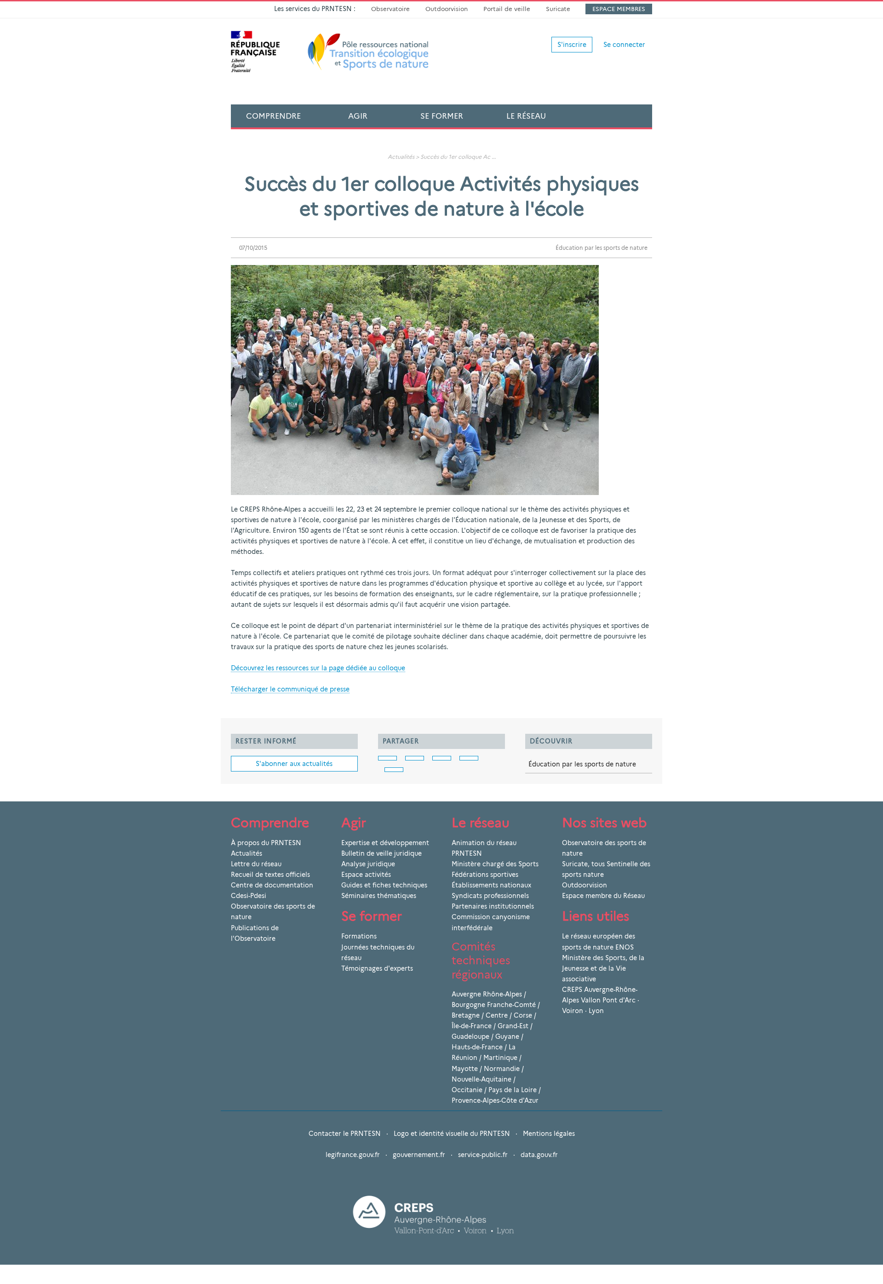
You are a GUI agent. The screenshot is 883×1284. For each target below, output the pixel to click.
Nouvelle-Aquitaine (481, 1079)
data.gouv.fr (539, 1154)
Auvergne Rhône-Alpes (487, 994)
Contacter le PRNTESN (345, 1133)
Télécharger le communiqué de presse (290, 689)
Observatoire (390, 8)
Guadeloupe (470, 1036)
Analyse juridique (368, 864)
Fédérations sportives (485, 874)
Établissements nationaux (491, 885)
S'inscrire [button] (571, 44)
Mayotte (465, 1068)
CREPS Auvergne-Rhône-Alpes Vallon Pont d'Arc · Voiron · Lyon (600, 1000)
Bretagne (466, 1015)
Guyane (507, 1036)
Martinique (500, 1057)
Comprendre (273, 116)
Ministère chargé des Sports (495, 864)
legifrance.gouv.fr (353, 1154)
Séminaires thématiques (378, 895)
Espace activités (366, 874)
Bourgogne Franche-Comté (494, 1004)
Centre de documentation (272, 885)
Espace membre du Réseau (603, 895)
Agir (357, 116)
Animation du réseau (484, 842)
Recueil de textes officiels (270, 874)
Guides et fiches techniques (384, 885)
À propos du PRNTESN (266, 842)
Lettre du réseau (256, 864)
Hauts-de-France (477, 1047)
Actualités (401, 156)
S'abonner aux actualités (294, 764)
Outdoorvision (446, 8)
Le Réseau (526, 116)
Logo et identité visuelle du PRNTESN (452, 1133)
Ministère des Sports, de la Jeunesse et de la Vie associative (603, 968)
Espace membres (618, 8)
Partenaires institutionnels (493, 906)
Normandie (502, 1068)
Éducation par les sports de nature (602, 247)
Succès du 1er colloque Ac (455, 156)
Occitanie (467, 1090)
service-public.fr (483, 1154)
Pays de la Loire (512, 1090)
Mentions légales (549, 1133)
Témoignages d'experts (377, 968)
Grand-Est (513, 1026)
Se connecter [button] (624, 44)
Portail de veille (506, 8)
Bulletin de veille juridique (381, 853)
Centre (497, 1015)
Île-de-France (472, 1026)
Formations (359, 936)
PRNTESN (467, 853)
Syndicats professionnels (490, 895)
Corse (523, 1015)
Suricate (558, 8)
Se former (441, 116)
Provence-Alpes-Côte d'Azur (495, 1100)
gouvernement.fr (419, 1154)
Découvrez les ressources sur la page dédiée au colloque (318, 668)
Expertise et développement (385, 842)
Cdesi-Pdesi (248, 895)
